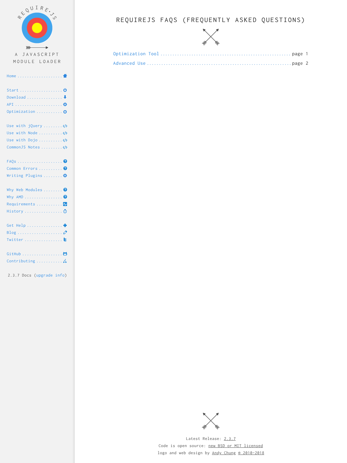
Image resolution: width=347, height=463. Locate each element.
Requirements (21, 204)
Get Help (16, 225)
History (15, 211)
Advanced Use (129, 63)
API (10, 104)
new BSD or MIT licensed (235, 445)
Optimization (21, 111)
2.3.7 (230, 438)
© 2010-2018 (251, 452)
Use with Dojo (22, 140)
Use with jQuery (24, 125)
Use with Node (22, 132)
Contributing (21, 261)
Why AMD (15, 197)
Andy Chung (224, 452)
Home (11, 76)
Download (16, 97)
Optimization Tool (136, 53)
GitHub (14, 253)
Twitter (15, 239)
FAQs (11, 161)
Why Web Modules (24, 189)
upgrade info (50, 275)
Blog (11, 232)
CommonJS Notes (23, 147)
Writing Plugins (24, 175)
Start (13, 90)
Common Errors (22, 168)
